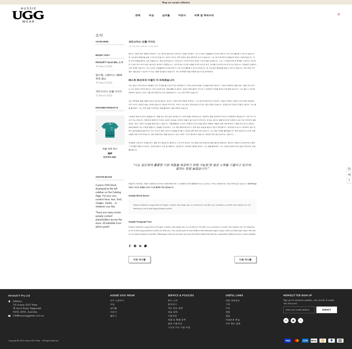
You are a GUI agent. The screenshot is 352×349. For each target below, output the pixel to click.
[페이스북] (130, 245)
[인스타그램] (293, 320)
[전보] (135, 245)
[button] (96, 130)
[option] (110, 140)
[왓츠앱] (145, 245)
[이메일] (140, 245)
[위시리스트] (331, 15)
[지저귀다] (300, 320)
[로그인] (324, 15)
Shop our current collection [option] (176, 2)
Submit (326, 309)
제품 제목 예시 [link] (110, 148)
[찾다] (318, 15)
